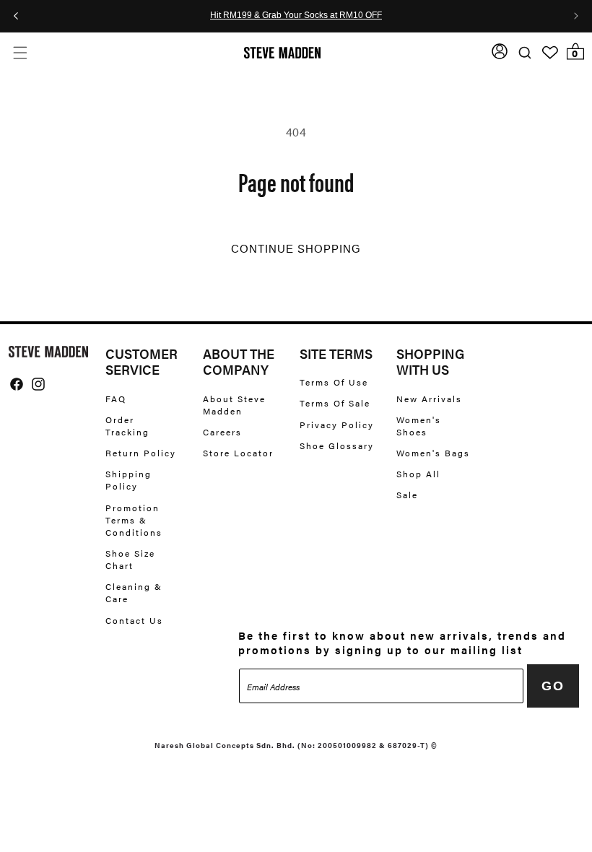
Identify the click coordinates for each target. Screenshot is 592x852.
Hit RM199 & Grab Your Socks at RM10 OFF (296, 16)
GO (553, 686)
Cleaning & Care (133, 592)
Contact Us (134, 620)
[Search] (524, 52)
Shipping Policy (128, 479)
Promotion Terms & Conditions (133, 520)
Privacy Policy (337, 424)
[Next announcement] (576, 16)
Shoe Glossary (337, 445)
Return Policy (140, 452)
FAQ (115, 399)
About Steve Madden (234, 405)
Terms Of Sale (335, 402)
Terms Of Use (334, 382)
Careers (222, 431)
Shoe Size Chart (130, 559)
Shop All (418, 473)
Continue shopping (296, 249)
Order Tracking (127, 425)
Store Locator (238, 452)
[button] (19, 52)
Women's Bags (433, 452)
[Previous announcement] (16, 16)
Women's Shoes (418, 425)
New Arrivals (429, 399)
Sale (407, 494)
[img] (17, 384)
